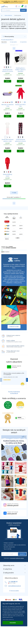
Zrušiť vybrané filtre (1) (7, 39)
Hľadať (23, 10)
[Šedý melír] (20, 102)
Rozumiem (13, 622)
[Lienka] (5, 102)
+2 (24, 102)
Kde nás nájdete (15, 590)
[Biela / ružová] (5, 137)
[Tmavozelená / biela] (9, 67)
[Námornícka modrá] (11, 172)
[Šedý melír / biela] (11, 67)
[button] (27, 380)
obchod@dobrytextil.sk (14, 586)
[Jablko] (7, 102)
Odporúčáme (4, 42)
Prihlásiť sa (22, 554)
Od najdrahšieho (23, 42)
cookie (23, 611)
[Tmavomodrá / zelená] (23, 137)
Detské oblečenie (8, 15)
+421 (13, 581)
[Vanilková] (22, 102)
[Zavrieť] (27, 2)
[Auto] (3, 102)
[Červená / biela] (4, 67)
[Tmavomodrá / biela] (6, 67)
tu (13, 619)
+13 (12, 102)
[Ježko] (9, 102)
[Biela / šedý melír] (8, 137)
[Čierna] (16, 102)
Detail (7, 81)
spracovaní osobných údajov (17, 558)
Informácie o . (14, 558)
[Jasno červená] (9, 172)
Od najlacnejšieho (13, 42)
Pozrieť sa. (20, 2)
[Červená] (18, 102)
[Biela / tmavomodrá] (10, 137)
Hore (14, 192)
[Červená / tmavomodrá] (18, 137)
